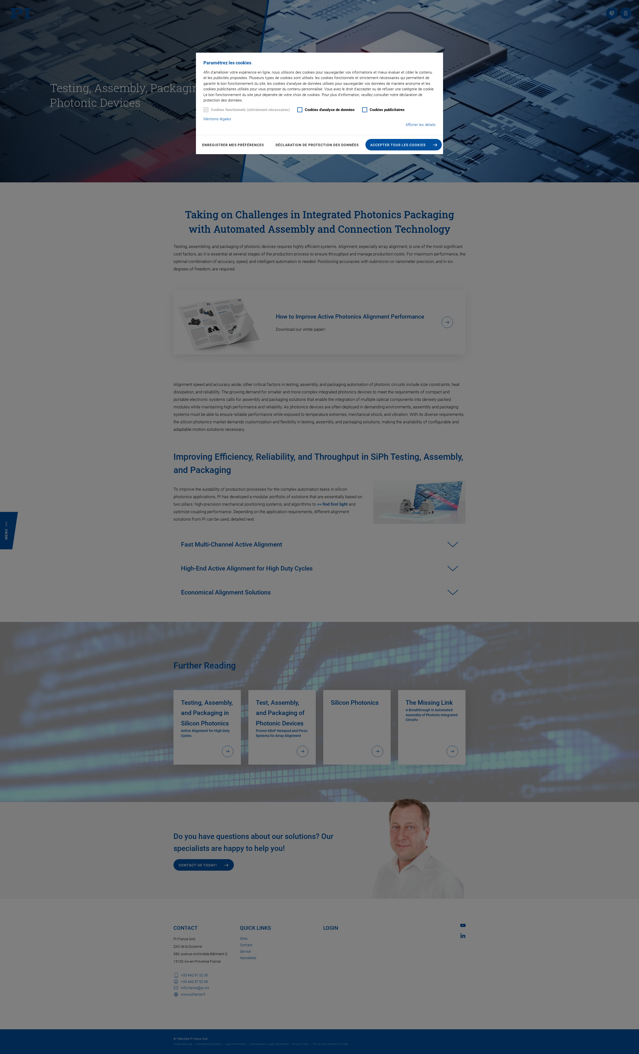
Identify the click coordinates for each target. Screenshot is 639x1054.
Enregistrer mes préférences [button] (233, 145)
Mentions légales (217, 119)
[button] (403, 144)
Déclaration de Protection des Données (317, 145)
